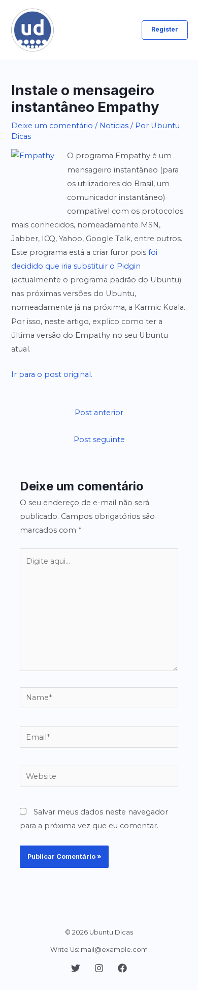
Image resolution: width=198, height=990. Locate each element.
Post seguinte (99, 439)
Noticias (114, 125)
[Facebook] (122, 968)
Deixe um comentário (52, 125)
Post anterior (99, 412)
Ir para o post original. (51, 374)
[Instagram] (99, 968)
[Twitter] (75, 968)
